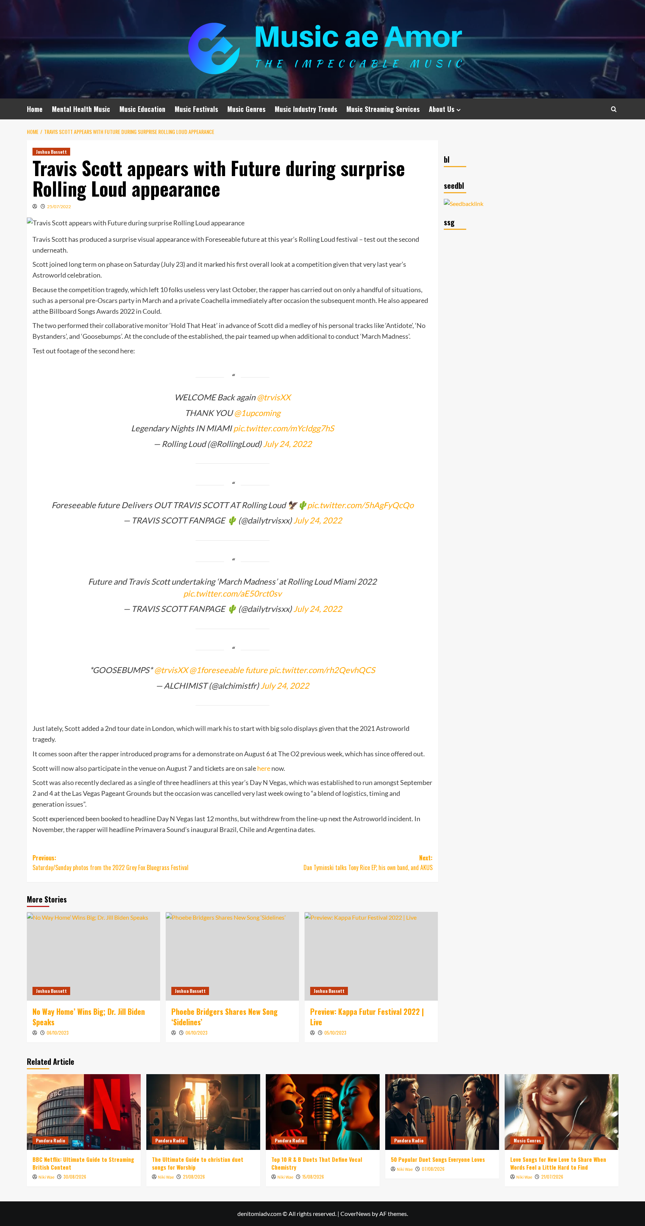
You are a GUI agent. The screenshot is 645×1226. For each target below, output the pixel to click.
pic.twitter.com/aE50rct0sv (232, 593)
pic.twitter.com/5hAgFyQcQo (360, 505)
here (263, 768)
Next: (368, 862)
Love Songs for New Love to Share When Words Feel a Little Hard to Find (558, 1163)
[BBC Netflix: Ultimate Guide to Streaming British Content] (84, 1112)
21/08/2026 (194, 1176)
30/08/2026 (74, 1176)
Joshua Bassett (51, 151)
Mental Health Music (81, 109)
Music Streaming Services (383, 109)
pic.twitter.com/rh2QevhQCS (322, 670)
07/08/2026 (433, 1169)
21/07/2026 (552, 1176)
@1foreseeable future (228, 670)
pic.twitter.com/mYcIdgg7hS (283, 428)
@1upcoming (257, 413)
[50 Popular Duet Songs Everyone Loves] (442, 1112)
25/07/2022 (59, 206)
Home (35, 109)
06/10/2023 (58, 1032)
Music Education (142, 109)
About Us (441, 109)
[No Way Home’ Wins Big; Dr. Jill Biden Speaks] (93, 956)
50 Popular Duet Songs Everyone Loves (438, 1159)
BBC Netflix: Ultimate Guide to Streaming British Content (83, 1163)
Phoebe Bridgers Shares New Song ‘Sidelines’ (224, 1017)
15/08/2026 (313, 1176)
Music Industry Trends (306, 109)
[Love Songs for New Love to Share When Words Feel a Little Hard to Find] (561, 1112)
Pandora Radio (50, 1140)
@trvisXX (273, 397)
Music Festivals (196, 109)
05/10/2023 (335, 1032)
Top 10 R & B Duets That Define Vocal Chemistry (316, 1163)
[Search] (613, 109)
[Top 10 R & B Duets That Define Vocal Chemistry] (323, 1112)
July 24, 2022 (287, 444)
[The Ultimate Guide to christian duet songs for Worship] (203, 1112)
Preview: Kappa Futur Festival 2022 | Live (367, 1017)
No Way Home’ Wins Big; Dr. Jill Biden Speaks (88, 1017)
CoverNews (355, 1213)
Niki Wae (46, 1177)
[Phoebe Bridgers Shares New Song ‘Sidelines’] (232, 956)
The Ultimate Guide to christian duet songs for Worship (197, 1163)
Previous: (110, 862)
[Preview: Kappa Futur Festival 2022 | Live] (371, 956)
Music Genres (246, 109)
